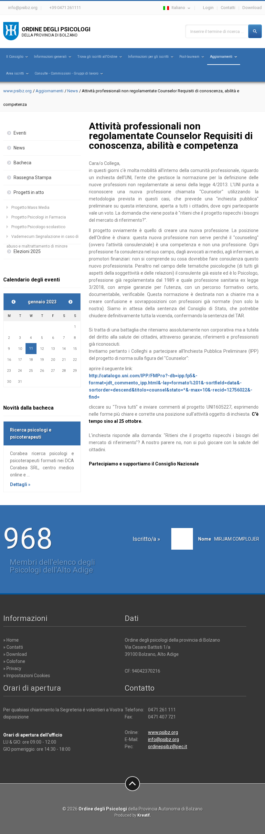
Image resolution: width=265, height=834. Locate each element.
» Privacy (12, 668)
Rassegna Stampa (32, 177)
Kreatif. (144, 815)
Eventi (20, 133)
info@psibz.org (22, 7)
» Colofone (14, 661)
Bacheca (22, 162)
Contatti (228, 7)
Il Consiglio (14, 57)
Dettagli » (20, 484)
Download (252, 7)
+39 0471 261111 (65, 7)
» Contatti (13, 647)
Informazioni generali (50, 57)
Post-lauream (189, 57)
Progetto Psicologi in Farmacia (38, 217)
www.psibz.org (17, 90)
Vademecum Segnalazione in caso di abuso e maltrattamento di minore (42, 237)
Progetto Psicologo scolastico (38, 227)
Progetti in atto (29, 192)
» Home (11, 640)
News (72, 90)
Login (208, 7)
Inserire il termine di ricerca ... (217, 31)
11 (31, 348)
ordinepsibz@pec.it (167, 746)
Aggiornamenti (221, 57)
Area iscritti (15, 73)
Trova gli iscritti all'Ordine (97, 57)
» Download (15, 654)
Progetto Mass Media (30, 207)
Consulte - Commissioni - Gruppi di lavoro (66, 73)
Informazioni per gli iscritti (148, 57)
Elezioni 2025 (27, 251)
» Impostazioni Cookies (26, 675)
